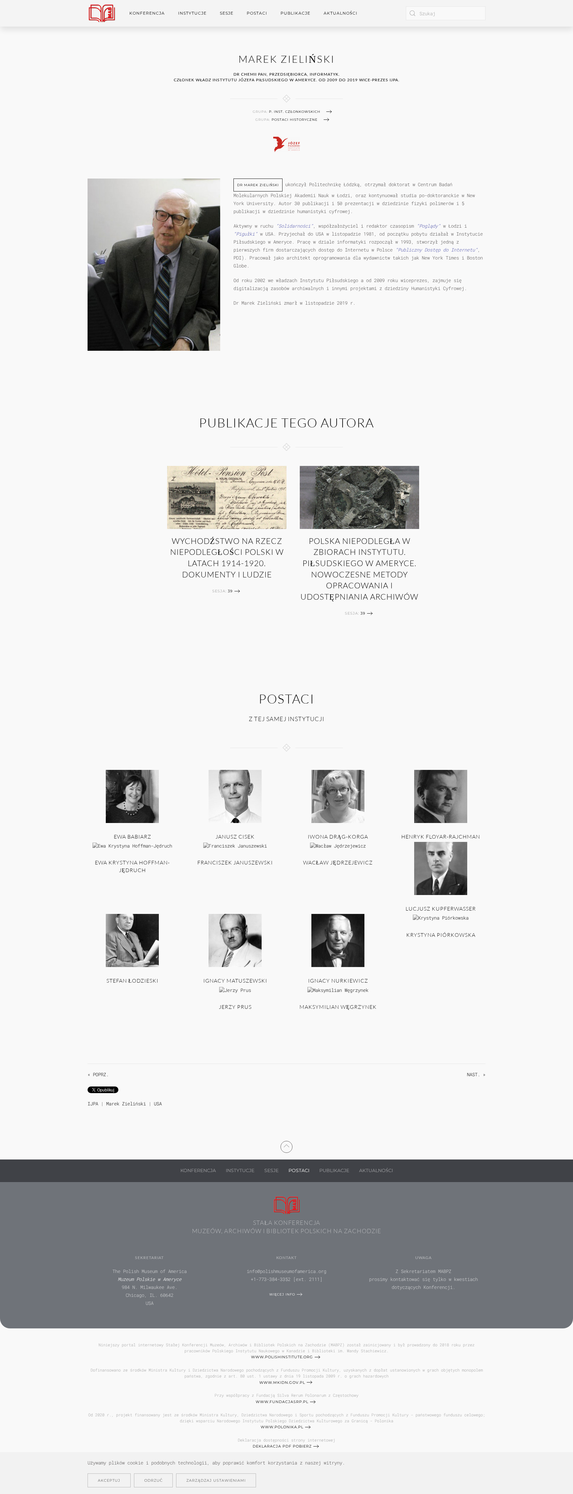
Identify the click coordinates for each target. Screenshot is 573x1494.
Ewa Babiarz (132, 836)
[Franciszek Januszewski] (235, 845)
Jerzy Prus (235, 1007)
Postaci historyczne (295, 119)
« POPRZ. (98, 1074)
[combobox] (445, 13)
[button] (286, 1146)
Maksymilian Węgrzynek (338, 1007)
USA (158, 1103)
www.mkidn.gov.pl (282, 1382)
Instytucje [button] (192, 13)
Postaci (298, 1170)
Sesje (271, 1170)
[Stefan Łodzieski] (132, 940)
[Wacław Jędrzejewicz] (338, 845)
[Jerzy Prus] (235, 989)
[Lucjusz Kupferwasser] (440, 868)
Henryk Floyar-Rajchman (440, 836)
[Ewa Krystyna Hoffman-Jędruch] (132, 845)
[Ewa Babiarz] (132, 795)
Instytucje (240, 1170)
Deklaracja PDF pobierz (282, 1446)
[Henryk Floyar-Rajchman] (440, 795)
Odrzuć (153, 1480)
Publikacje (295, 13)
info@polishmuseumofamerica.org (286, 1271)
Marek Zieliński (126, 1103)
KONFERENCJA (198, 1170)
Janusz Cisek (235, 836)
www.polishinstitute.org (282, 1357)
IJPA (93, 1103)
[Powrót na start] (102, 13)
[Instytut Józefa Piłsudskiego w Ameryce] (286, 143)
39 (230, 591)
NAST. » (476, 1074)
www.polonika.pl (282, 1427)
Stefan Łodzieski (132, 980)
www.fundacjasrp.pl (282, 1401)
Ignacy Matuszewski (235, 980)
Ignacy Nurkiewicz (338, 980)
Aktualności (340, 13)
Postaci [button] (257, 13)
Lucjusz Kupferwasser (441, 908)
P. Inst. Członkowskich (294, 112)
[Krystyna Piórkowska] (441, 917)
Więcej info (282, 1294)
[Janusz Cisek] (235, 795)
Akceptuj (109, 1480)
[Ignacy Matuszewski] (235, 940)
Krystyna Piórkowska (441, 935)
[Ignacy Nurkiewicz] (337, 940)
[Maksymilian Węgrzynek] (337, 989)
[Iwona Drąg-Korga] (337, 795)
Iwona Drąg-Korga (338, 836)
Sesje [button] (226, 13)
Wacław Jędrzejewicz (338, 862)
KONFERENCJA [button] (147, 13)
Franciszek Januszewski (235, 862)
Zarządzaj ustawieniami (216, 1480)
